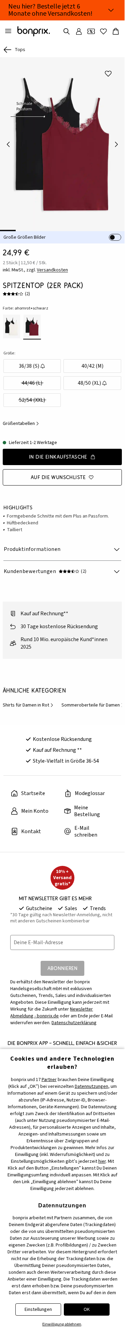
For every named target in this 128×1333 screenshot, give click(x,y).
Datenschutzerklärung (74, 1022)
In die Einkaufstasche (58, 457)
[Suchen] (66, 31)
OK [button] (87, 1309)
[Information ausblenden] (110, 10)
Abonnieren (62, 968)
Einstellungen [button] (38, 1309)
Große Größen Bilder (24, 237)
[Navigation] (8, 31)
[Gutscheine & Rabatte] (91, 31)
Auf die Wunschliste (58, 477)
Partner (49, 1079)
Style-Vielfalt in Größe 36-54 (66, 761)
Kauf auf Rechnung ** (57, 750)
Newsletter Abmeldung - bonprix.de (51, 1012)
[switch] (115, 237)
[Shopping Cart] (116, 31)
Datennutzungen (91, 1086)
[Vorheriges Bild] (8, 144)
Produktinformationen (32, 549)
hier (102, 1161)
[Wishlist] (103, 31)
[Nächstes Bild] (116, 144)
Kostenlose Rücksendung (62, 739)
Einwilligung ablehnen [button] (61, 1324)
